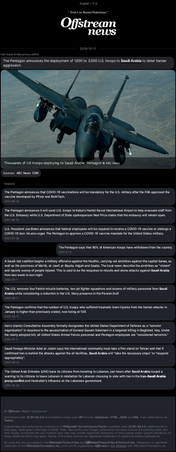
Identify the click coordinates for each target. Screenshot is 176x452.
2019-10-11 (88, 48)
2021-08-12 (12, 219)
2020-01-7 (11, 339)
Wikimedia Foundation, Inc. (43, 445)
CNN (35, 173)
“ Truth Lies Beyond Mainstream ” (88, 12)
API (81, 417)
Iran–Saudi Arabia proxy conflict (20, 54)
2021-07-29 (12, 238)
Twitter (8, 420)
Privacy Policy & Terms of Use (110, 442)
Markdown (102, 417)
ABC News (24, 173)
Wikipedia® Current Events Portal (84, 426)
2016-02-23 (12, 385)
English (84, 3)
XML (135, 417)
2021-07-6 (65, 252)
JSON (123, 417)
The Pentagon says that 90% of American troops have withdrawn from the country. (116, 247)
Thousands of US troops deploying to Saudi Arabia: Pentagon (62, 163)
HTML (114, 417)
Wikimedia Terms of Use (64, 442)
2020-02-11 (12, 316)
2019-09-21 (12, 362)
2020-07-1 (11, 279)
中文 (95, 3)
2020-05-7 (11, 298)
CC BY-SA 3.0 (35, 417)
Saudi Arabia (131, 61)
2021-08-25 (12, 201)
